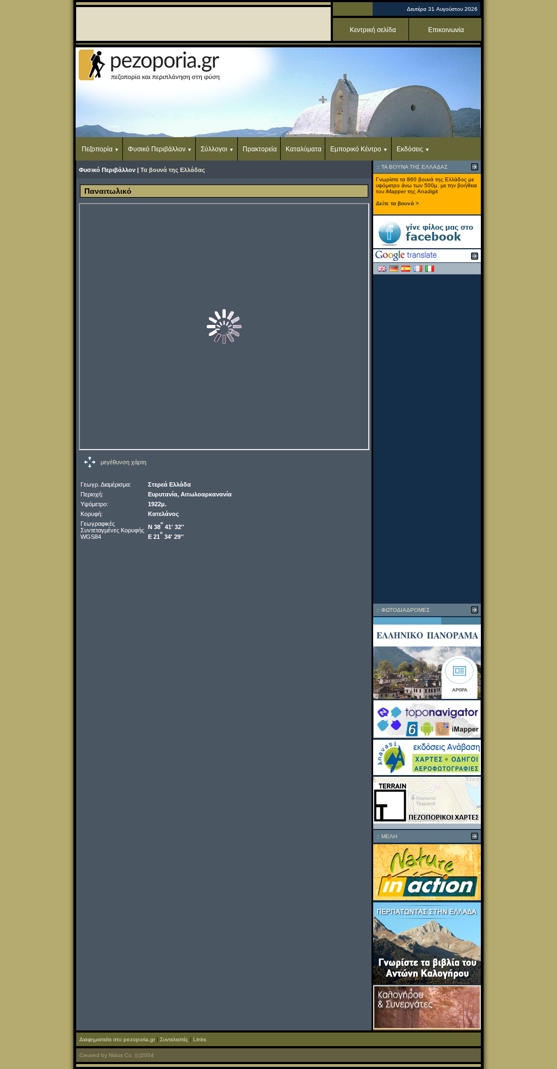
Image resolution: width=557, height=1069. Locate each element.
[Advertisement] (427, 438)
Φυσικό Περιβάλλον (156, 149)
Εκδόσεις (410, 149)
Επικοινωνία (446, 30)
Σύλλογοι (214, 149)
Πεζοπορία (97, 149)
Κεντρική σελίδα (373, 30)
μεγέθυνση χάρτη (123, 462)
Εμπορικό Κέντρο (355, 149)
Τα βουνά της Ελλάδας (172, 170)
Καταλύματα (303, 149)
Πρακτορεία (260, 149)
